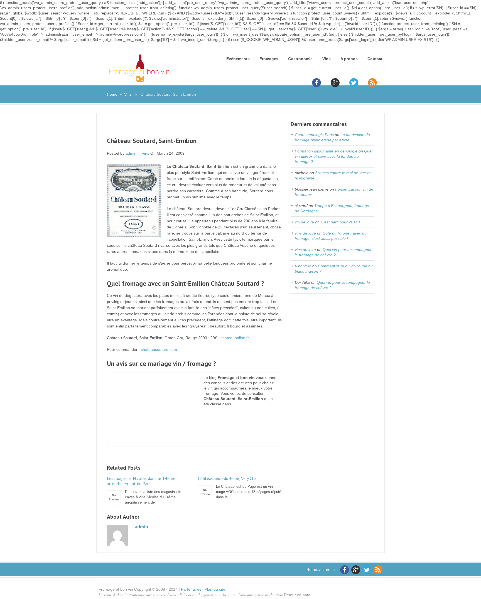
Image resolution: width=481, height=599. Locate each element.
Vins (326, 58)
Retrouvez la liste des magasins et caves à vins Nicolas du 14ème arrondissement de (144, 490)
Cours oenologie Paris (314, 134)
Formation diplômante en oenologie (326, 151)
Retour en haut (297, 595)
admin (131, 153)
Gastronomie (300, 58)
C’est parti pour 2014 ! (340, 222)
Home (112, 94)
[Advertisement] (194, 128)
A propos (349, 58)
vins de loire (305, 233)
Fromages (268, 58)
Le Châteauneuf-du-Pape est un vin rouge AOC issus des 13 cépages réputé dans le (239, 487)
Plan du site (215, 589)
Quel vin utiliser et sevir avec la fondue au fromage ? (333, 156)
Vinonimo (303, 266)
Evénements (238, 58)
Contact (374, 58)
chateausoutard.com (159, 349)
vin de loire (304, 222)
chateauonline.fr (234, 338)
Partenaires (191, 589)
